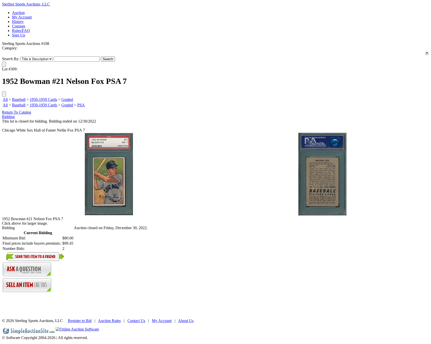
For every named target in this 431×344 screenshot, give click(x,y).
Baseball (18, 99)
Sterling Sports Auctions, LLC (26, 4)
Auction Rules (109, 321)
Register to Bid (80, 321)
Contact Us (136, 321)
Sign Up (18, 35)
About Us (186, 321)
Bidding (8, 117)
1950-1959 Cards (43, 99)
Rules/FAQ (21, 30)
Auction (18, 12)
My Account (22, 17)
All (5, 99)
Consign (18, 26)
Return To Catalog (16, 112)
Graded (67, 99)
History (18, 21)
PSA (81, 105)
